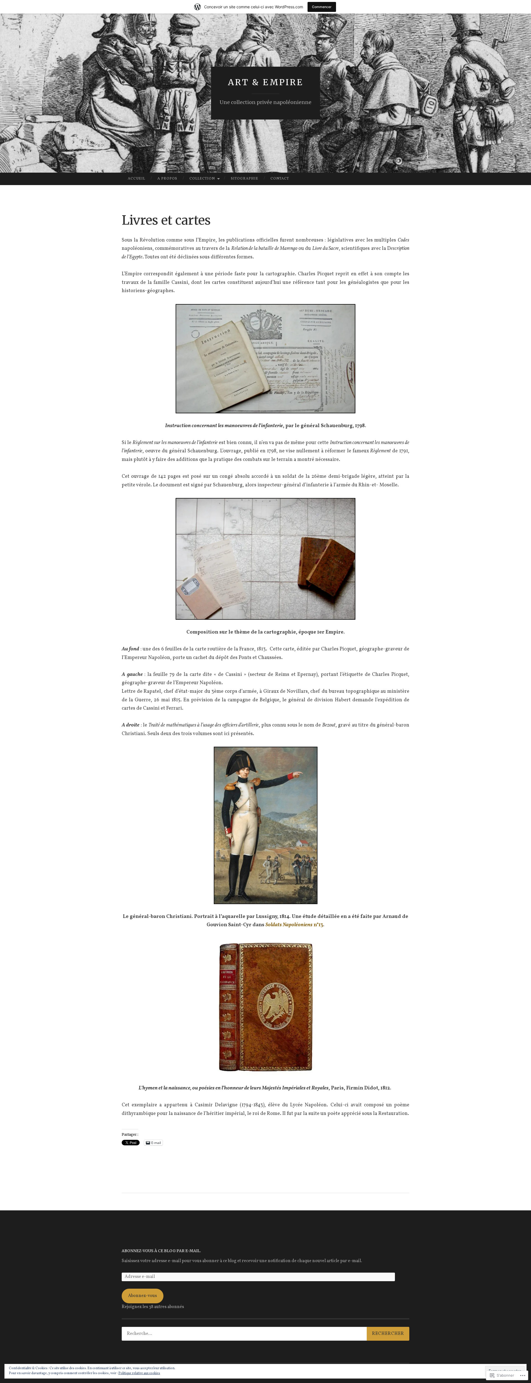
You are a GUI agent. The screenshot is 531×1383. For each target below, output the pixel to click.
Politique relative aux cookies (139, 1373)
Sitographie (244, 178)
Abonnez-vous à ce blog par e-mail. (161, 1250)
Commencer (322, 7)
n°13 (294, 925)
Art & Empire (265, 82)
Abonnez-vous (142, 1296)
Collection (202, 178)
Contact (279, 178)
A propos (167, 178)
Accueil (136, 178)
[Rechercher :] (265, 1334)
